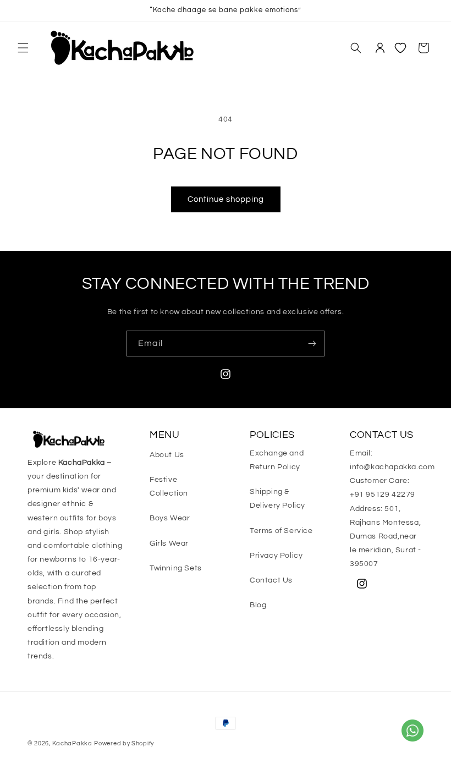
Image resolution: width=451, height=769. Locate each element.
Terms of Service (281, 531)
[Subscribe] (312, 343)
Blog (258, 605)
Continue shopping (226, 199)
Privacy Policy (276, 555)
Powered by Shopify (124, 743)
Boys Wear (170, 518)
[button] (23, 48)
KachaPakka (72, 743)
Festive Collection (169, 486)
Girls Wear (169, 543)
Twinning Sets (176, 568)
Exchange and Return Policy (277, 460)
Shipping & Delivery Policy (277, 498)
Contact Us (271, 580)
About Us (167, 455)
